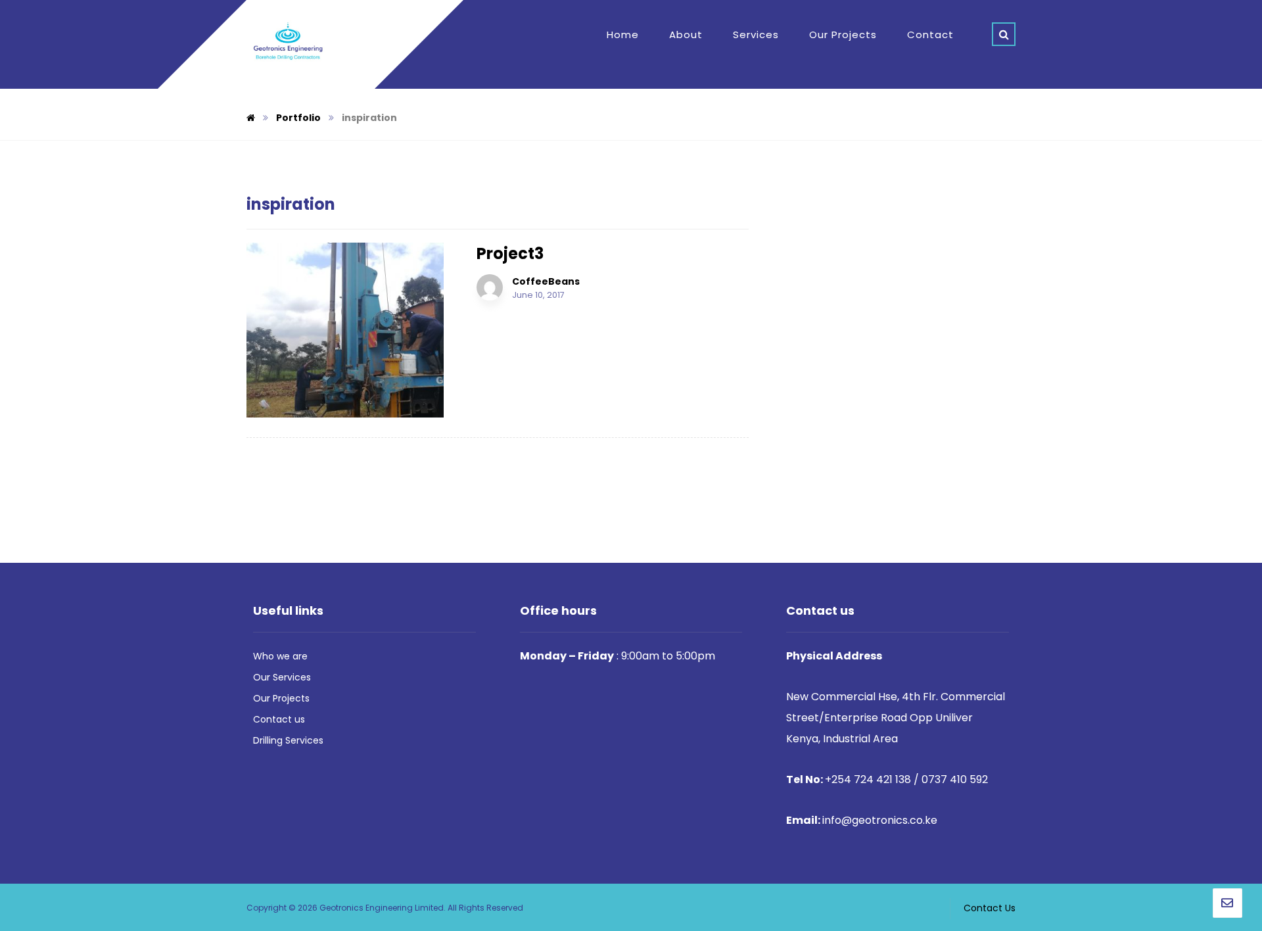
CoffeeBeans (546, 281)
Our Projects (281, 698)
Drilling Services (288, 740)
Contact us (279, 719)
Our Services (282, 677)
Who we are (280, 656)
